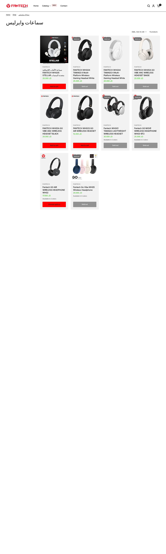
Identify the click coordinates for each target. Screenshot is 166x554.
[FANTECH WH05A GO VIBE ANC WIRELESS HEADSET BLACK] (54, 108)
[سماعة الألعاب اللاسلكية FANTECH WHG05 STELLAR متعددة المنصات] (54, 50)
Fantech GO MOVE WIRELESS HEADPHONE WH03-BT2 (145, 131)
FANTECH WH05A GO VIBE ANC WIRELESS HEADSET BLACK (53, 131)
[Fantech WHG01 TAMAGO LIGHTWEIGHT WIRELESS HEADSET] (115, 108)
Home (8, 15)
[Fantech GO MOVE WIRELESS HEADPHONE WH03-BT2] (146, 108)
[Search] (148, 6)
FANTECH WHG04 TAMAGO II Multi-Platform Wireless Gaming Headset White (83, 74)
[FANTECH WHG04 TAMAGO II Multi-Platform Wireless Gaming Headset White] (85, 50)
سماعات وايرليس (24, 15)
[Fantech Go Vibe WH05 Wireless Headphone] (85, 167)
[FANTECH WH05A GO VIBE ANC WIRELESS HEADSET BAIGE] (146, 50)
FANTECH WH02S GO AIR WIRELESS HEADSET (84, 129)
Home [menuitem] (36, 6)
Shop (14, 15)
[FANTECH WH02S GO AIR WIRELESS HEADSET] (85, 108)
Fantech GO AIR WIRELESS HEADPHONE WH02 (54, 190)
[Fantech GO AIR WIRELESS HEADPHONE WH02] (54, 167)
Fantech (46, 67)
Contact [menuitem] (63, 6)
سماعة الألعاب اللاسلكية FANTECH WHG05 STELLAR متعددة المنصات (53, 73)
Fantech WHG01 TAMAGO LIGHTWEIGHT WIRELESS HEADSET (115, 131)
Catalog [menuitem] (45, 6)
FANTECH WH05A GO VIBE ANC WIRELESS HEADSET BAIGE (144, 73)
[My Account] (153, 6)
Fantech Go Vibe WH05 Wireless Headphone (84, 188)
